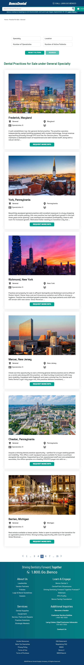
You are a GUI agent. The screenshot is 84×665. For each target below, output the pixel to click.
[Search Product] (73, 9)
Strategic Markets (22, 623)
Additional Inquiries (62, 606)
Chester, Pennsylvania (21, 439)
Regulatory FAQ (61, 644)
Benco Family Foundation (62, 599)
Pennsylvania (52, 204)
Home (6, 19)
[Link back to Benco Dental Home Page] (42, 567)
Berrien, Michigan (19, 519)
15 (57, 556)
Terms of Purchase (22, 653)
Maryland (50, 122)
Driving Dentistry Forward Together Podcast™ (62, 590)
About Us (22, 579)
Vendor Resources (22, 641)
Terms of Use (22, 650)
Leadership (22, 583)
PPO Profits (61, 596)
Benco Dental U (62, 583)
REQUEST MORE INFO (42, 144)
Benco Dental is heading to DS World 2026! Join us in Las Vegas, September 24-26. (42, 12)
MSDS (61, 647)
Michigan (50, 523)
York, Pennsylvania (19, 200)
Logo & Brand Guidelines (22, 593)
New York (51, 283)
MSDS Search (61, 653)
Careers (22, 596)
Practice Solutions (22, 620)
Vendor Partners (22, 586)
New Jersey (51, 363)
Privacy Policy (22, 647)
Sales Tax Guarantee (22, 644)
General (15, 122)
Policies (22, 590)
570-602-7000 (62, 624)
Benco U (61, 650)
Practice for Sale (14, 19)
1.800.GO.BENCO (68, 3)
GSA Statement (61, 641)
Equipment (22, 614)
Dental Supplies (22, 611)
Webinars (62, 593)
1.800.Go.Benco (44, 572)
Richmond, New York (21, 279)
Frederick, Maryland (20, 118)
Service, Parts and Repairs (22, 617)
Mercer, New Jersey (20, 359)
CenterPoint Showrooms (61, 586)
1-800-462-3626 (61, 617)
